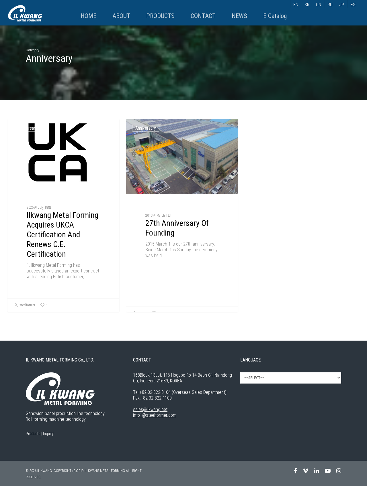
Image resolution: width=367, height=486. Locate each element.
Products (33, 433)
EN (295, 4)
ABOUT (121, 15)
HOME (88, 15)
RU (330, 4)
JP (341, 4)
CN (318, 4)
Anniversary (27, 128)
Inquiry (48, 433)
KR (307, 4)
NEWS (239, 15)
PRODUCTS (160, 15)
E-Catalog (275, 15)
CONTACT (203, 15)
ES (353, 4)
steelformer (27, 305)
